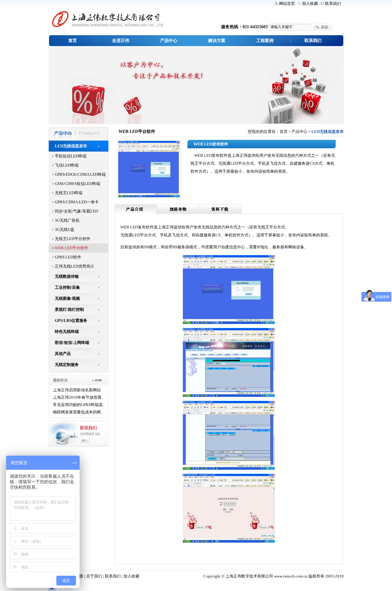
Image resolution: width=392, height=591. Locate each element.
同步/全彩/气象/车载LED (76, 211)
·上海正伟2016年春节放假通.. (77, 397)
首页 (284, 131)
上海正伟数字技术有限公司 (249, 576)
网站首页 (287, 3)
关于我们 (94, 576)
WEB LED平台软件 (71, 248)
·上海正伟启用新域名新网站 (76, 390)
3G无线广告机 (67, 220)
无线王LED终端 (68, 192)
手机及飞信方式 (174, 235)
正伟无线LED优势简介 (74, 266)
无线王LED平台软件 (72, 238)
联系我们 (333, 3)
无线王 (263, 227)
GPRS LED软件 (68, 257)
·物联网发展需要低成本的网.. (77, 412)
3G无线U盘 (64, 229)
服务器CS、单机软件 (222, 235)
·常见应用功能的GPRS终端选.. (78, 404)
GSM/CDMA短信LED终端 (77, 183)
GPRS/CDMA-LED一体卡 (77, 202)
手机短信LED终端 (70, 156)
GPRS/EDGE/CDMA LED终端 (80, 174)
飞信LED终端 (66, 165)
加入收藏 (310, 3)
